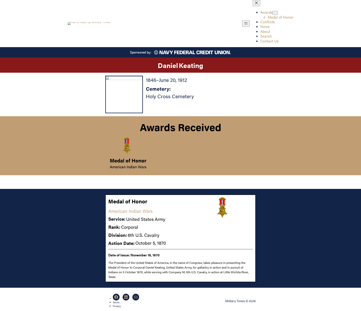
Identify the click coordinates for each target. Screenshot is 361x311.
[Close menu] (256, 3)
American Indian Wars (128, 166)
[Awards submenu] (275, 13)
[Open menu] (246, 23)
